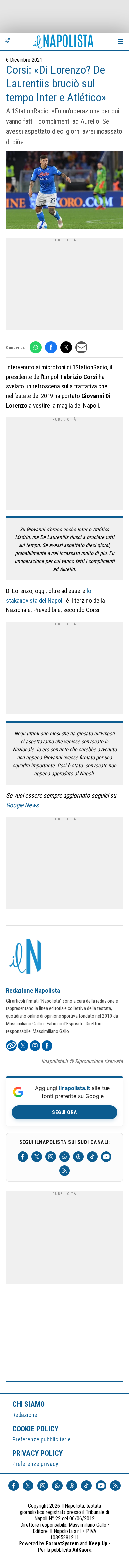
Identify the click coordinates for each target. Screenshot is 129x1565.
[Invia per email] (81, 347)
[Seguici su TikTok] (92, 1156)
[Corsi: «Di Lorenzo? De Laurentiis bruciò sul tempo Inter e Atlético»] (64, 191)
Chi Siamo (28, 1404)
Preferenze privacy (35, 1463)
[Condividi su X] (66, 347)
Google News (22, 805)
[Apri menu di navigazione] (120, 41)
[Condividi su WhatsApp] (36, 347)
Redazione (24, 1414)
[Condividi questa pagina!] (7, 41)
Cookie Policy (35, 1428)
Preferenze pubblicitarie (41, 1439)
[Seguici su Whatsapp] (64, 1156)
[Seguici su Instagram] (50, 1156)
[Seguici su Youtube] (106, 1156)
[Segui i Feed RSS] (64, 1170)
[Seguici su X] (36, 1156)
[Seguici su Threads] (78, 1156)
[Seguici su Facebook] (23, 1156)
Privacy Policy (37, 1453)
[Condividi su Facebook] (51, 347)
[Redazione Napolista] (26, 957)
